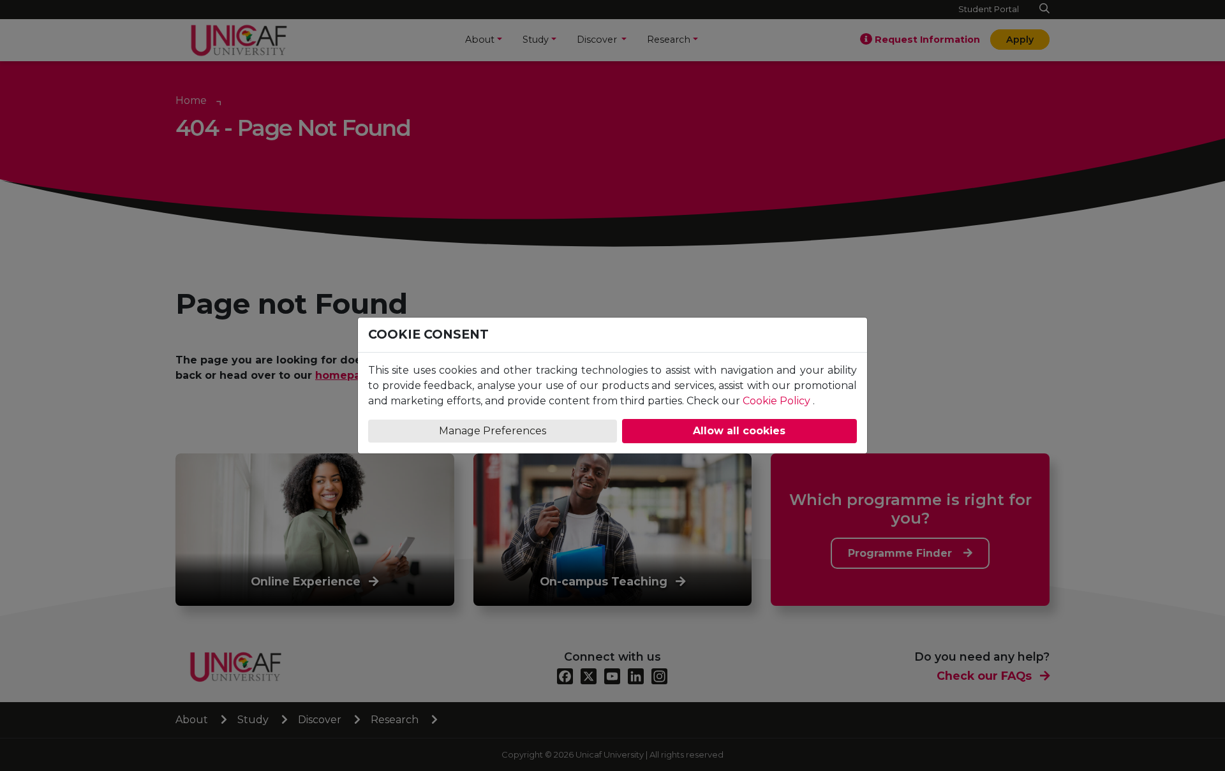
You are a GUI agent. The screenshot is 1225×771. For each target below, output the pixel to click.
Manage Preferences (492, 431)
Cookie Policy (776, 401)
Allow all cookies (739, 431)
